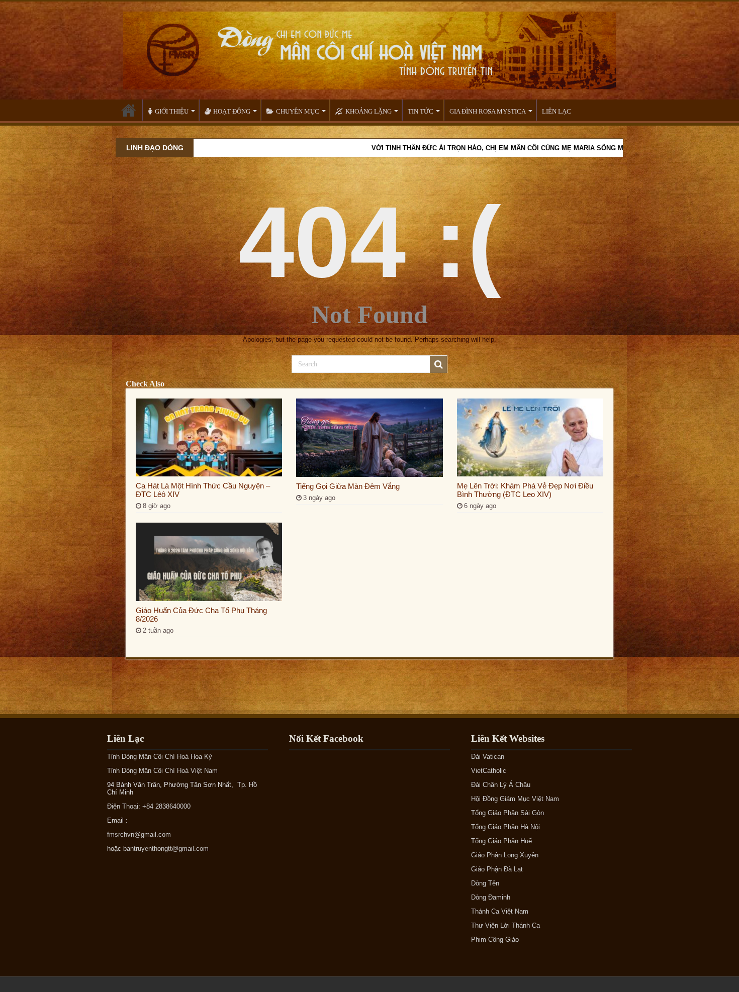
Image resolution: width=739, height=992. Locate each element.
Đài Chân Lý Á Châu (500, 784)
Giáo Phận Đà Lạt (497, 869)
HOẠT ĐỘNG (231, 111)
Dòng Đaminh (490, 897)
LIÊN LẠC (556, 111)
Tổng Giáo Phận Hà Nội (505, 827)
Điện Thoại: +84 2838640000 (149, 806)
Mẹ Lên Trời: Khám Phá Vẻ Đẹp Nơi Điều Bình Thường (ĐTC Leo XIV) (525, 490)
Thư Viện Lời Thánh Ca (505, 925)
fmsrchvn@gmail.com (139, 834)
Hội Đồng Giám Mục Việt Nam (515, 799)
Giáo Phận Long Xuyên (504, 855)
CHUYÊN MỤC (297, 111)
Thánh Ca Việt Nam (499, 911)
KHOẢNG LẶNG (368, 111)
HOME (129, 110)
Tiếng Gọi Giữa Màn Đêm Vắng (348, 486)
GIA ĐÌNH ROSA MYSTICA (487, 111)
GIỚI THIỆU (172, 111)
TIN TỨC (420, 111)
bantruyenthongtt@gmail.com (166, 848)
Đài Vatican (487, 756)
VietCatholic (488, 770)
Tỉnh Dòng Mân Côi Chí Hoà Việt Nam (162, 770)
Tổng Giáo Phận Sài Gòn (507, 813)
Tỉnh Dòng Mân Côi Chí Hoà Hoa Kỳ (159, 756)
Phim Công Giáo (495, 939)
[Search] (438, 364)
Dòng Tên (485, 883)
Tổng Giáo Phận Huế (501, 841)
